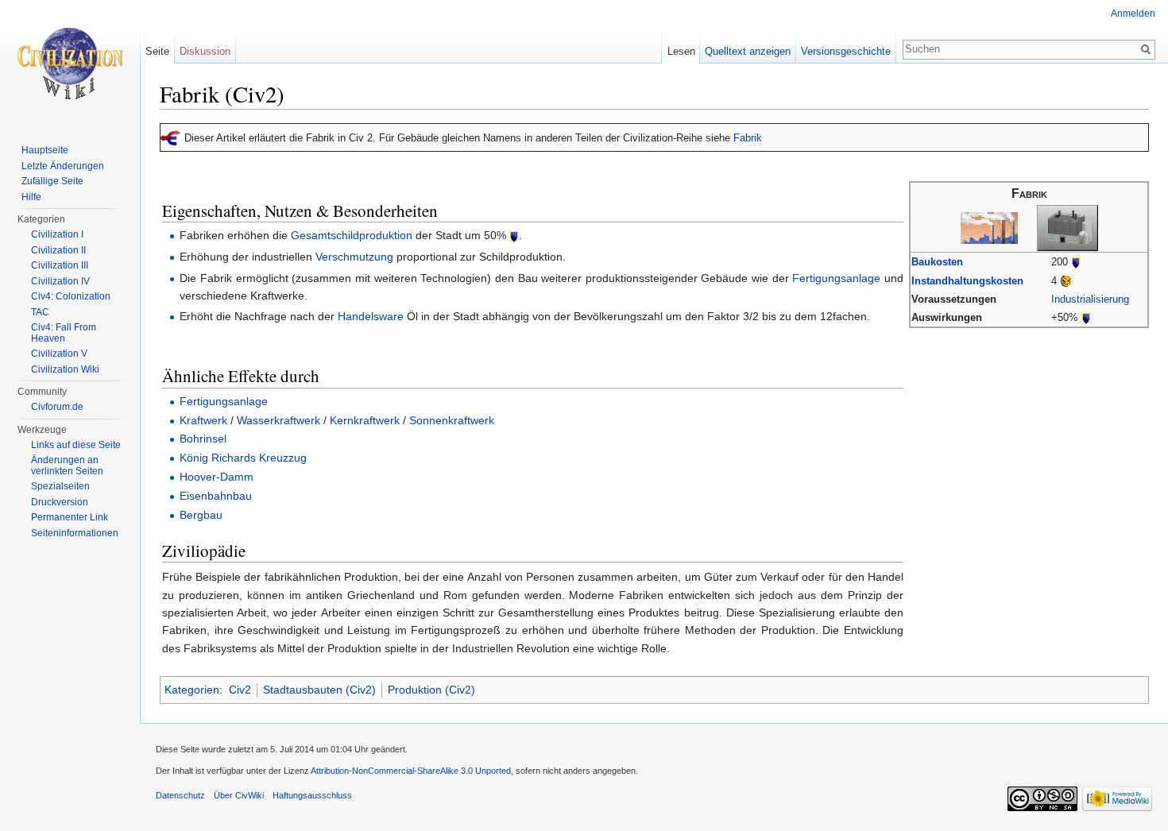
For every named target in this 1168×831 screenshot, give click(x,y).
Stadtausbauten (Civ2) (319, 689)
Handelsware (371, 316)
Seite (157, 51)
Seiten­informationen (74, 533)
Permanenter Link (69, 517)
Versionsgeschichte (846, 51)
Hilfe (31, 197)
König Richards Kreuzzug (243, 457)
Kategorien (191, 689)
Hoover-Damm (216, 476)
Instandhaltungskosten (967, 281)
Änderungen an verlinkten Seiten (67, 465)
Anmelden (1133, 13)
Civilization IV (60, 281)
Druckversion (59, 502)
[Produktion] (1076, 262)
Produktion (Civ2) (431, 689)
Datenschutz (180, 795)
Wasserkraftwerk (278, 420)
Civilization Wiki (65, 369)
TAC (40, 312)
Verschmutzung (354, 256)
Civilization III (59, 265)
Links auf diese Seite (76, 444)
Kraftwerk (203, 420)
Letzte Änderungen (62, 166)
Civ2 (240, 689)
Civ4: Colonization (70, 296)
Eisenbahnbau (216, 495)
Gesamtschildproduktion (351, 235)
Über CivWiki (239, 795)
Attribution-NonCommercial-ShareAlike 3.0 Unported (411, 770)
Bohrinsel (203, 438)
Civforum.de (57, 406)
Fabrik (747, 138)
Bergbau (201, 514)
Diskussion (205, 51)
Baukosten (937, 262)
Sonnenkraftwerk (451, 420)
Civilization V (59, 353)
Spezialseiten (60, 486)
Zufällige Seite (52, 181)
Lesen (681, 51)
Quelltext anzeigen (748, 51)
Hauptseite (44, 150)
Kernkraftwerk (365, 420)
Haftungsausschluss (312, 795)
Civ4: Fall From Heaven (63, 333)
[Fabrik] (989, 228)
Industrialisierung (1090, 299)
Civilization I (57, 234)
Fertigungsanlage (836, 278)
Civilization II (58, 250)
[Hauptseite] (69, 63)
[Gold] (1066, 281)
